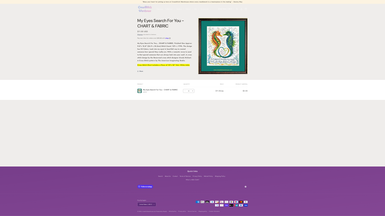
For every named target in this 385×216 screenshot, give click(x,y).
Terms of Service (185, 176)
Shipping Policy (220, 176)
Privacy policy (182, 211)
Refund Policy (208, 176)
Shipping (140, 34)
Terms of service (192, 211)
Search (160, 176)
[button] (169, 9)
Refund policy (172, 211)
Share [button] (141, 71)
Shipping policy (203, 211)
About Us (168, 176)
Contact (175, 176)
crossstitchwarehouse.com (149, 211)
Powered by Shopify (161, 211)
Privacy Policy (197, 176)
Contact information (214, 211)
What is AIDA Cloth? (192, 180)
